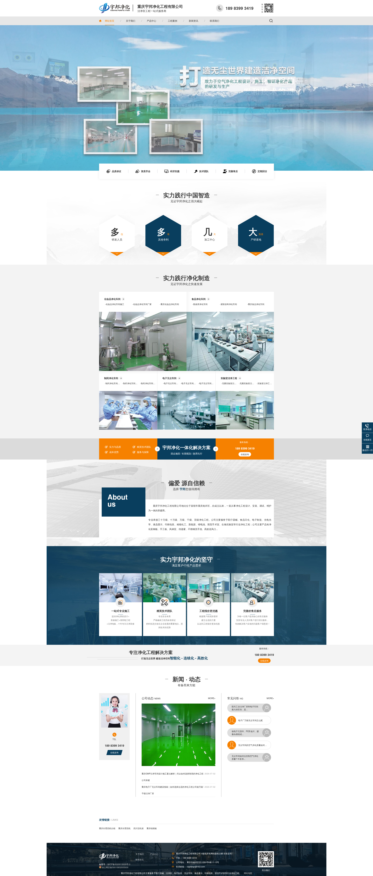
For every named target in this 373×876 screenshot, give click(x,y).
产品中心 (154, 854)
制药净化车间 (111, 378)
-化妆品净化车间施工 (114, 304)
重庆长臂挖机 (124, 828)
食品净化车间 (199, 299)
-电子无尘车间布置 (171, 383)
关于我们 (140, 854)
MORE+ (211, 698)
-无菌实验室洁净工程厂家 (250, 383)
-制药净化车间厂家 (130, 383)
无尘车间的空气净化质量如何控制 (253, 717)
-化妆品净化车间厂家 (142, 304)
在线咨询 (245, 454)
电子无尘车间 (169, 378)
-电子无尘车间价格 (206, 383)
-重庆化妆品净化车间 (169, 304)
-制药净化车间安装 (113, 383)
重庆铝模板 (152, 828)
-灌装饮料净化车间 (228, 304)
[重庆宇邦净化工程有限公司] (116, 8)
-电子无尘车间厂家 (189, 383)
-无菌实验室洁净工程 (230, 383)
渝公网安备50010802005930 (115, 867)
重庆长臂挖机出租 (107, 828)
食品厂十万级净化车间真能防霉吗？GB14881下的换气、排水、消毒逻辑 (256, 742)
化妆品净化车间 (112, 299)
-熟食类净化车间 (199, 304)
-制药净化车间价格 (148, 383)
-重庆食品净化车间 (255, 304)
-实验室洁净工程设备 (266, 383)
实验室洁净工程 (229, 378)
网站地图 (248, 873)
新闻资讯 (140, 859)
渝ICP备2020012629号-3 (118, 864)
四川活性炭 (138, 828)
